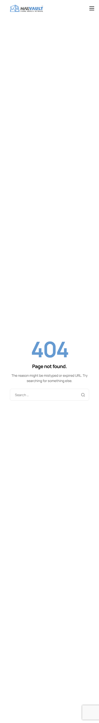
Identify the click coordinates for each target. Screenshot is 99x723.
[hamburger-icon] (91, 8)
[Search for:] (49, 395)
